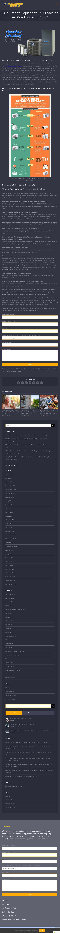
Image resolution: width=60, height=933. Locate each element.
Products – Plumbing (12, 655)
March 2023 (10, 520)
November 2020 (11, 539)
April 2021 (9, 523)
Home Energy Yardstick (24, 281)
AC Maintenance (11, 594)
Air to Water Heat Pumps (13, 66)
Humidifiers (54, 369)
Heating (48, 369)
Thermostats (9, 371)
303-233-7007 (18, 310)
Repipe (8, 658)
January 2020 (10, 576)
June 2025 (9, 504)
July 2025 (9, 501)
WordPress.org (10, 699)
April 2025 (9, 512)
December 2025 (11, 489)
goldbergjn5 (7, 369)
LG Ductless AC (11, 636)
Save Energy (10, 662)
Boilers (8, 605)
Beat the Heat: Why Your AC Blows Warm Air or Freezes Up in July (11, 402)
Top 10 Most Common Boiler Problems (22, 724)
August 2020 (10, 550)
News (3, 371)
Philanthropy (10, 643)
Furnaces (43, 369)
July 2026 (9, 474)
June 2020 (9, 557)
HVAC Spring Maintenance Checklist (21, 718)
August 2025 (10, 497)
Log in (8, 688)
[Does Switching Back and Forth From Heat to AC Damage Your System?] (7, 730)
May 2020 (9, 561)
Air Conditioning (35, 369)
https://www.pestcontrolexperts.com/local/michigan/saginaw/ (34, 267)
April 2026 (9, 482)
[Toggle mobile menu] (57, 4)
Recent (30, 712)
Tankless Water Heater (13, 670)
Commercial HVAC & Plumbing (15, 609)
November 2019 (11, 584)
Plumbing (9, 647)
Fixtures (8, 617)
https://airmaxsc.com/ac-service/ (26, 302)
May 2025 (9, 508)
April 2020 (9, 565)
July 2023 (9, 516)
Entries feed (10, 691)
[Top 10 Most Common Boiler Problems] (7, 724)
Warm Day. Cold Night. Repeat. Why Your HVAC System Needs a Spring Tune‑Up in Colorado (49, 402)
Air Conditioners (26, 369)
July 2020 (9, 554)
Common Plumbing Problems (14, 786)
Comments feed (11, 695)
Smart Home (10, 666)
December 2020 (11, 535)
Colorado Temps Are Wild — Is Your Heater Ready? (21, 776)
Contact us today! (8, 310)
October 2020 (10, 542)
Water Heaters (17, 371)
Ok (42, 930)
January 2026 (10, 485)
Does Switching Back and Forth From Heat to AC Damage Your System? (32, 730)
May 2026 (9, 478)
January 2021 (10, 531)
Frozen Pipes (10, 621)
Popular (13, 712)
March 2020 (10, 569)
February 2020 (10, 573)
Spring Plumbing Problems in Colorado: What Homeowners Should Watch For (30, 402)
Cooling (8, 613)
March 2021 (9, 527)
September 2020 (11, 546)
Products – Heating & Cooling (15, 651)
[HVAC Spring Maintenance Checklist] (7, 719)
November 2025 (11, 493)
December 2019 (11, 580)
